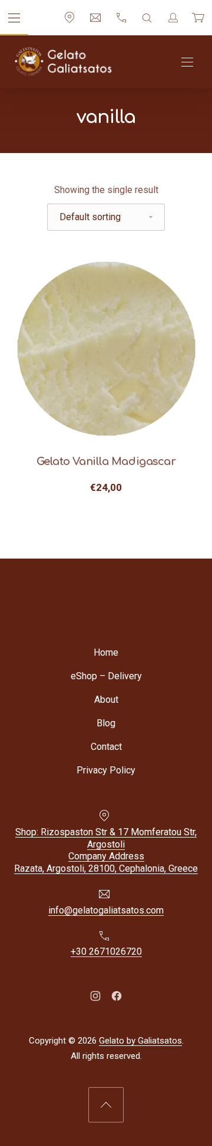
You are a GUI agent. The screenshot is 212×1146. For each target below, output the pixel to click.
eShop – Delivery (106, 676)
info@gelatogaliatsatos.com (106, 909)
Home (106, 652)
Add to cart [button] (106, 487)
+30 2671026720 (106, 951)
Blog (106, 723)
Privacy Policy (106, 770)
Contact (106, 746)
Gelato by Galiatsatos (140, 1040)
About (106, 699)
